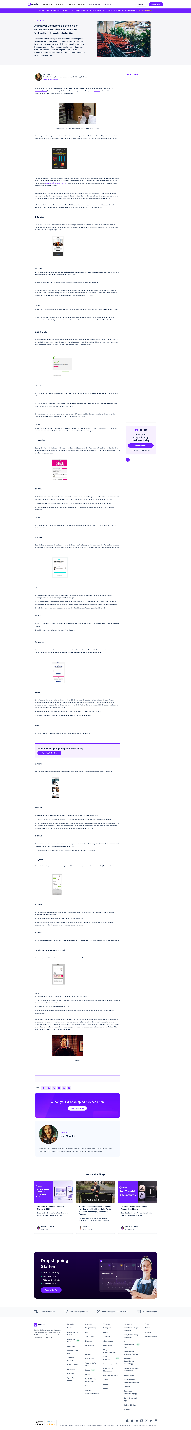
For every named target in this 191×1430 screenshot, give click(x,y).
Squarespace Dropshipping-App (130, 1392)
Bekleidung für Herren (71, 1340)
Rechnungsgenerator (110, 1375)
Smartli (105, 1332)
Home (36, 20)
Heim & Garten (72, 1365)
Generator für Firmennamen (108, 1369)
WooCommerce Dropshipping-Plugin (131, 1381)
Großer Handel (129, 1375)
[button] (48, 4)
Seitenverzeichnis (151, 1336)
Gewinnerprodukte (94, 4)
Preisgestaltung (107, 4)
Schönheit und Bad (72, 1352)
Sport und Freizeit (71, 1379)
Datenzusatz (153, 1425)
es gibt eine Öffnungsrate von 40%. (56, 183)
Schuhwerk (71, 1369)
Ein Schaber (107, 1345)
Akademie (88, 1350)
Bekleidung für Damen (72, 1333)
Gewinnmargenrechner (111, 1364)
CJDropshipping (130, 1405)
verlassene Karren (41, 91)
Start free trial (77, 1108)
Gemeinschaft (89, 1345)
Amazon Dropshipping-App (129, 1344)
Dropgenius (107, 1328)
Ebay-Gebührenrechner (109, 1351)
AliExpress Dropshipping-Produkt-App (129, 1361)
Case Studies (89, 1336)
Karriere (148, 1328)
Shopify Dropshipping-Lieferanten (132, 1329)
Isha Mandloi (47, 74)
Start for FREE (141, 445)
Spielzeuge (71, 1346)
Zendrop (127, 1409)
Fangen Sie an (156, 4)
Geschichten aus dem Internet (90, 1380)
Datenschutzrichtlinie (140, 1425)
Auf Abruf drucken (70, 1359)
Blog (42, 20)
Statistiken (88, 1386)
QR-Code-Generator (106, 1358)
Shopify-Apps (108, 1341)
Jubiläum (106, 1336)
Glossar (87, 1370)
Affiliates (88, 1354)
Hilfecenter (88, 1341)
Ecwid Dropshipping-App (131, 1399)
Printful (106, 1384)
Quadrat (127, 1386)
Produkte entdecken (142, 10)
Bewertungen (89, 1359)
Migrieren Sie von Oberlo (91, 1364)
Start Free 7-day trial (49, 753)
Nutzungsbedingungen (124, 1425)
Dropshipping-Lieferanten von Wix (131, 1353)
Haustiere (70, 1373)
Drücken (148, 1332)
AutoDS (106, 1380)
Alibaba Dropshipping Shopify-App (131, 1369)
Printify (105, 1388)
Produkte (97, 91)
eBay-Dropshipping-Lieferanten (131, 1336)
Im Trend (70, 1328)
